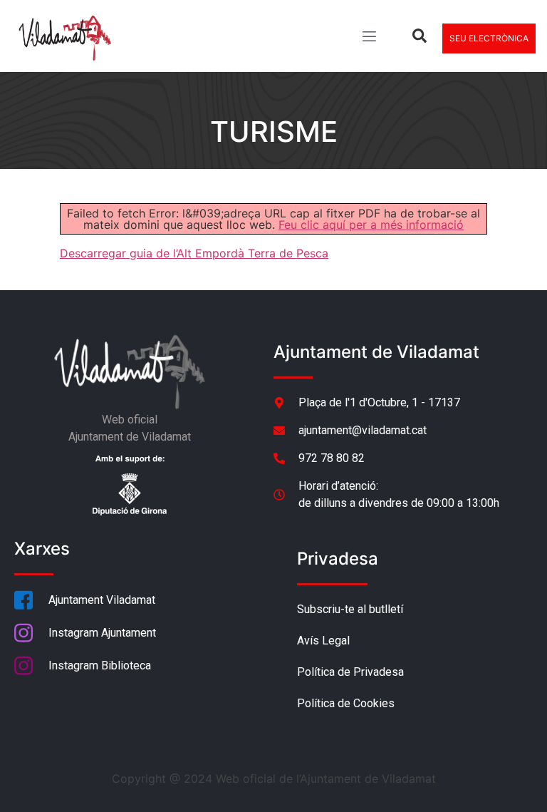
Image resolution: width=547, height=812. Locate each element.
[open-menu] (368, 38)
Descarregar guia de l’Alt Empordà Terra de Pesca (194, 253)
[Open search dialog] (419, 38)
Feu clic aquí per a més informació (371, 224)
